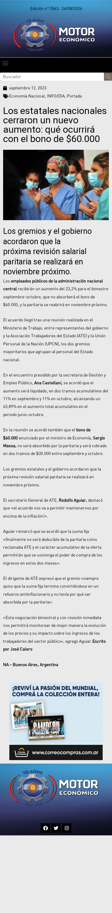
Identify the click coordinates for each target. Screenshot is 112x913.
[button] (5, 63)
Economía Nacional (27, 95)
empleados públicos (29, 280)
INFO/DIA (56, 95)
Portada (74, 95)
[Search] (108, 77)
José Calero (21, 648)
